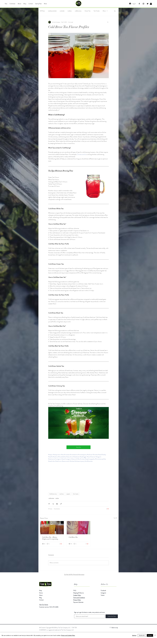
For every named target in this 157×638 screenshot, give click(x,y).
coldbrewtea (78, 11)
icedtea (70, 11)
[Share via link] (61, 504)
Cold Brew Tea (73, 537)
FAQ (74, 590)
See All (115, 518)
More (104, 11)
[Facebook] (139, 4)
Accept (150, 635)
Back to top (115, 628)
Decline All (141, 635)
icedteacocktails (52, 11)
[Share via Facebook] (49, 504)
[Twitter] (148, 4)
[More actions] (108, 22)
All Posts (42, 11)
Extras (41, 593)
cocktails (62, 11)
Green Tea (87, 11)
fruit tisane (75, 494)
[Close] (155, 635)
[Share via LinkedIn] (57, 504)
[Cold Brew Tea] (78, 527)
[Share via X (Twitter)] (53, 504)
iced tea (61, 494)
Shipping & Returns (78, 593)
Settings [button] (134, 635)
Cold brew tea (53, 494)
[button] (151, 3)
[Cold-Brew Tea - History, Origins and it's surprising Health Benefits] (52, 527)
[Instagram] (143, 4)
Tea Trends (96, 11)
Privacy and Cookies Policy (68, 635)
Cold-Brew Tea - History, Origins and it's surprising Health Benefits (50, 538)
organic (68, 494)
